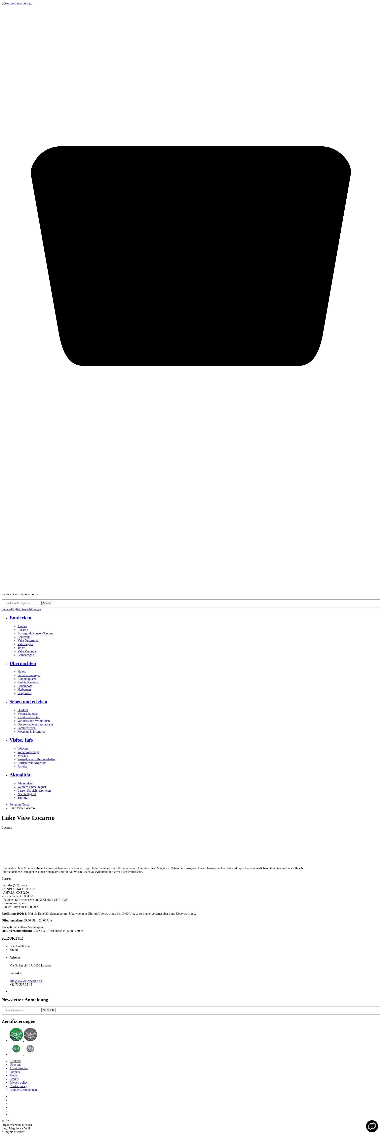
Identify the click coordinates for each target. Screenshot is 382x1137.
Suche (47, 603)
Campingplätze (27, 678)
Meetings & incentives (32, 731)
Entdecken (20, 617)
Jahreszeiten (25, 783)
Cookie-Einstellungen (23, 1089)
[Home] (17, 3)
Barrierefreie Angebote (32, 763)
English (15, 609)
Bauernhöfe (25, 686)
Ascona (22, 626)
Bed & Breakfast (28, 682)
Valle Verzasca (27, 651)
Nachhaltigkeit (27, 794)
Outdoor (23, 710)
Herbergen (24, 689)
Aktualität (20, 774)
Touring (22, 797)
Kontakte (15, 1061)
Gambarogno (26, 655)
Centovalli (24, 637)
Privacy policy (19, 1082)
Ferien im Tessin (20, 804)
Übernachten (23, 663)
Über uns (15, 1064)
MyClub (23, 755)
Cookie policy (18, 1086)
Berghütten (24, 693)
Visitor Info (21, 740)
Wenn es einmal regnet (32, 787)
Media (14, 1075)
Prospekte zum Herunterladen (36, 759)
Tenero (22, 647)
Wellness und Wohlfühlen (34, 720)
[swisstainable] (23, 1040)
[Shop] (191, 587)
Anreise (22, 766)
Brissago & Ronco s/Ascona (35, 633)
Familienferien (27, 728)
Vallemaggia (25, 644)
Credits (14, 1079)
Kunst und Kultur (29, 717)
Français (36, 609)
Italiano (6, 609)
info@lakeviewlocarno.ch (26, 981)
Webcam (23, 748)
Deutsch (25, 609)
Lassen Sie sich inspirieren (34, 790)
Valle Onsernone (28, 640)
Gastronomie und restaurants (35, 724)
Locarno (23, 629)
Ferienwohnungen (29, 675)
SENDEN (48, 1010)
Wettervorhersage (28, 752)
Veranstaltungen (28, 713)
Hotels (22, 671)
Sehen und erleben (28, 701)
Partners (15, 1071)
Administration (19, 1068)
